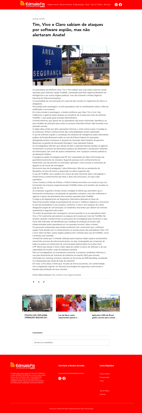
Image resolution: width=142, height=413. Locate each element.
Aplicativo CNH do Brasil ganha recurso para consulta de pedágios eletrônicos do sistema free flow (104, 316)
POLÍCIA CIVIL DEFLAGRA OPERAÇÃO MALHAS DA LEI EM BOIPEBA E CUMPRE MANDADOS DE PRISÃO (37, 316)
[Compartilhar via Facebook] (34, 282)
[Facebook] (120, 4)
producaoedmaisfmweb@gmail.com (71, 373)
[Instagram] (116, 4)
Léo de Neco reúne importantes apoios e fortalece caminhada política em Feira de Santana (70, 316)
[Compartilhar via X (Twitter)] (39, 282)
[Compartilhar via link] (44, 282)
